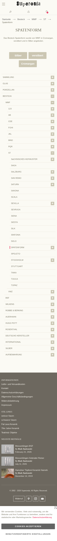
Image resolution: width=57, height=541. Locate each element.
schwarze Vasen (8, 420)
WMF (34, 19)
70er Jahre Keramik (10, 428)
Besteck (21, 19)
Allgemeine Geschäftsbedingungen (17, 396)
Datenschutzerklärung (42, 517)
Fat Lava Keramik (9, 424)
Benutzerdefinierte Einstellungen (28, 534)
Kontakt (4, 388)
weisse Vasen (7, 416)
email (42, 498)
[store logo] (28, 6)
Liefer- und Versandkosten (13, 384)
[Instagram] (35, 498)
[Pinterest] (28, 499)
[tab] (29, 11)
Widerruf (19, 498)
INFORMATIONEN (9, 380)
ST (44, 19)
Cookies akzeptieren (28, 526)
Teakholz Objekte (9, 432)
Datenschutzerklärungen (12, 392)
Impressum (6, 405)
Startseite (6, 19)
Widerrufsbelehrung (10, 401)
